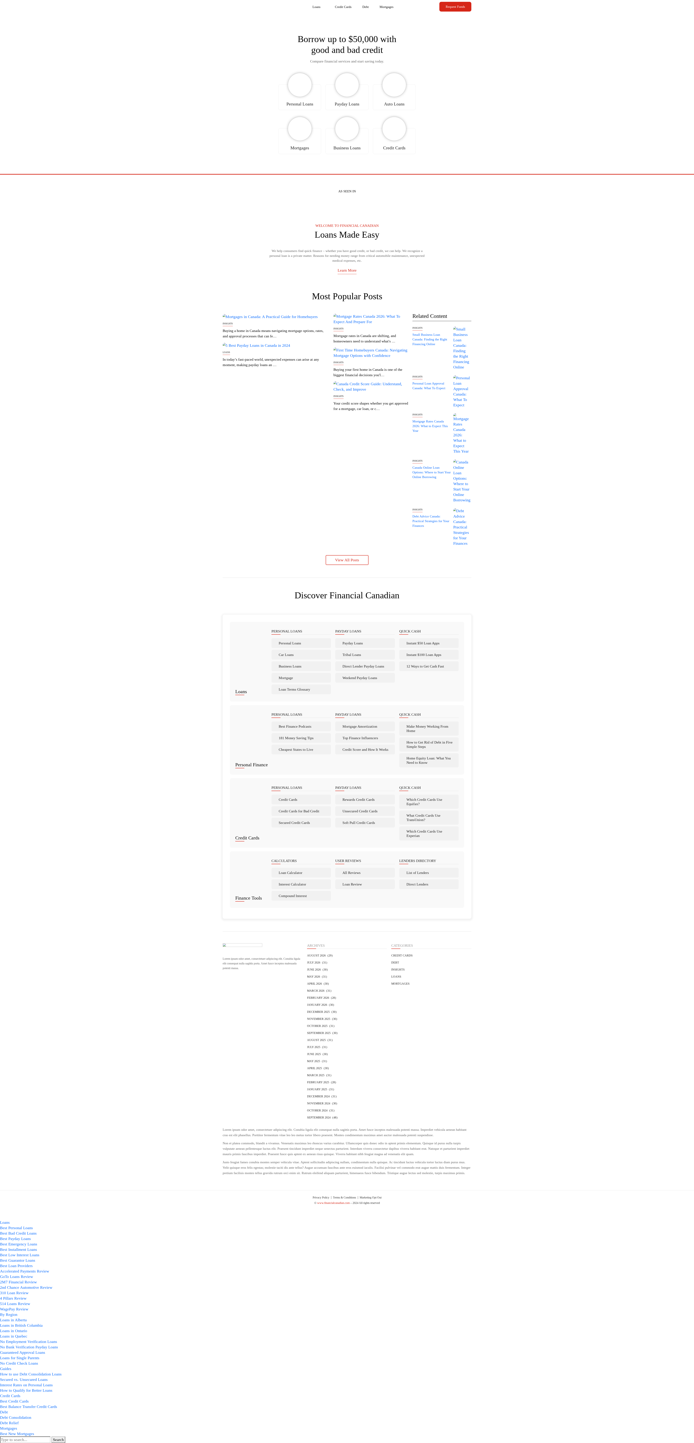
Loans (316, 7)
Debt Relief (9, 1423)
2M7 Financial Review (18, 1282)
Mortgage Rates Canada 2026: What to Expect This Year (430, 426)
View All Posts (347, 560)
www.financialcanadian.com (333, 1202)
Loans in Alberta (13, 1320)
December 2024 (321, 1096)
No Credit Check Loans (19, 1363)
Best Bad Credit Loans (18, 1233)
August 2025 (319, 1040)
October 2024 (320, 1110)
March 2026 (318, 990)
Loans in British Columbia (21, 1325)
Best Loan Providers (16, 1265)
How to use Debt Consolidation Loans (31, 1374)
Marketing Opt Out (371, 1197)
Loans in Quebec (13, 1336)
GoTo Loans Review (16, 1276)
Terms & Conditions (344, 1197)
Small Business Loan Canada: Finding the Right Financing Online (429, 339)
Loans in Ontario (13, 1330)
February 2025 (321, 1082)
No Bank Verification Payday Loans (29, 1347)
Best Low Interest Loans (19, 1255)
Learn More (347, 270)
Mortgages (386, 7)
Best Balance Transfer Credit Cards (28, 1406)
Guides (5, 1368)
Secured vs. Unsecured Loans (24, 1379)
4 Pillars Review (13, 1298)
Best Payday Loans (15, 1238)
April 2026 (317, 983)
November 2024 (321, 1103)
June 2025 (317, 1054)
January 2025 (320, 1089)
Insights (228, 323)
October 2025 (320, 1025)
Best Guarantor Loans (17, 1260)
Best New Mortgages (17, 1433)
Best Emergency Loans (18, 1244)
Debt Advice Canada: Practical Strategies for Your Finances (430, 521)
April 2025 (317, 1068)
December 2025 (321, 1011)
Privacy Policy (321, 1197)
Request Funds (455, 6)
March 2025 (318, 1075)
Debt (365, 7)
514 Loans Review (15, 1303)
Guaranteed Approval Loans (22, 1352)
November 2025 (321, 1018)
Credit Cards (343, 7)
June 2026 (317, 969)
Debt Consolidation (15, 1417)
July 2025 (316, 1047)
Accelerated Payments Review (24, 1271)
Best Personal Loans (16, 1228)
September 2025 (321, 1032)
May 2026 (316, 976)
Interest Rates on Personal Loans (26, 1385)
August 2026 (319, 955)
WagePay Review (14, 1309)
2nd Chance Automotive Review (26, 1287)
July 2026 (316, 962)
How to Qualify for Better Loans (26, 1390)
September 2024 (321, 1117)
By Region (8, 1314)
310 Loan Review (14, 1293)
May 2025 (316, 1061)
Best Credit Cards (14, 1401)
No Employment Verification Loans (28, 1341)
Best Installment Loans (18, 1249)
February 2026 (321, 997)
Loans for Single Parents (19, 1358)
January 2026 (320, 1004)
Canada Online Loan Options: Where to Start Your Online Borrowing (431, 472)
